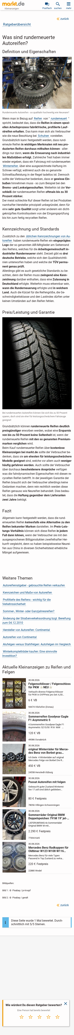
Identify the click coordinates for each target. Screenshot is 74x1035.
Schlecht (30, 1021)
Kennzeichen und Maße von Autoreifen (27, 592)
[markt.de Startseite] (13, 3)
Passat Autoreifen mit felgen (47, 782)
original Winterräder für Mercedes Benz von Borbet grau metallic (48, 751)
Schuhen (43, 136)
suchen (58, 8)
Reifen (38, 118)
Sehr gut (57, 1021)
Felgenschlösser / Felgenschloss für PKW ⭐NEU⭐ (49, 685)
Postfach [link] (47, 8)
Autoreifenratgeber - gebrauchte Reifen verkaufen (34, 585)
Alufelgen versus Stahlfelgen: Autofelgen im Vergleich (37, 644)
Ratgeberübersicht (17, 24)
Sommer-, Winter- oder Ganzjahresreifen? (28, 611)
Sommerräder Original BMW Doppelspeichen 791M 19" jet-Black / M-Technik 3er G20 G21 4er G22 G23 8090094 (48, 816)
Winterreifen (10, 166)
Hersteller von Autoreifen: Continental (26, 630)
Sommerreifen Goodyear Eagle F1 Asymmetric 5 (48, 718)
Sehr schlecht (22, 1022)
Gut (48, 1021)
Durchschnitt (39, 1022)
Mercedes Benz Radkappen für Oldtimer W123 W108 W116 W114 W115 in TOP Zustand (48, 849)
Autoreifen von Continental (20, 637)
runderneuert (59, 118)
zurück (64, 18)
